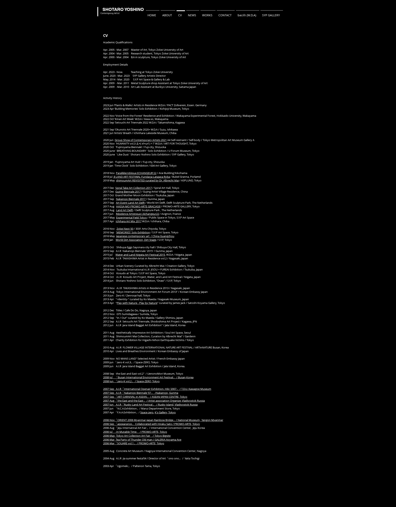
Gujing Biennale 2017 (128, 191)
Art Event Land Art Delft (130, 203)
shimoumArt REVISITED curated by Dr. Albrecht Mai (147, 180)
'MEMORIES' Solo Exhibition (133, 232)
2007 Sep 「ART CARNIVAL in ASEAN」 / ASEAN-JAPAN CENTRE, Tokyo (145, 397)
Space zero (146, 412)
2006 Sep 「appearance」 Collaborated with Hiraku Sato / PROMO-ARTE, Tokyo (151, 424)
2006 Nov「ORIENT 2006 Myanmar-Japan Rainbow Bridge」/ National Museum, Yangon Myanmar (163, 420)
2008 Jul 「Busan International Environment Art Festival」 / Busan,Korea (148, 377)
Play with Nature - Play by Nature (137, 303)
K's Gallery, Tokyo (165, 412)
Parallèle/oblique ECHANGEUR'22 (136, 173)
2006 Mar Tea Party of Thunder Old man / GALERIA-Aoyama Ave (142, 439)
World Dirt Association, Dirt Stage (136, 240)
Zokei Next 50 (125, 229)
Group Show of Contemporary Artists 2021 (141, 140)
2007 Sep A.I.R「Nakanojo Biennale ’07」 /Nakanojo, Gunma (140, 393)
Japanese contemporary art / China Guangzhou (145, 236)
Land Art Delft (124, 210)
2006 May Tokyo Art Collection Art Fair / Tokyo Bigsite (137, 436)
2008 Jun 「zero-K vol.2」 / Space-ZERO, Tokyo (131, 381)
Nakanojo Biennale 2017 (131, 199)
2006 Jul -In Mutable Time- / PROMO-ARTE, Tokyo (135, 432)
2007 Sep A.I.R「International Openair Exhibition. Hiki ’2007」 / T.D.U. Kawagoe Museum (157, 389)
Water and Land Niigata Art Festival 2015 (140, 254)
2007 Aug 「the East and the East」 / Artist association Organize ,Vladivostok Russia (154, 400)
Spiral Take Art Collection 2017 (133, 188)
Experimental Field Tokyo (131, 217)
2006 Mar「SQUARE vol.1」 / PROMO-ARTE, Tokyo (133, 443)
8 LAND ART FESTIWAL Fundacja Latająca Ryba (141, 177)
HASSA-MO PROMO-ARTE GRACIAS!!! (138, 206)
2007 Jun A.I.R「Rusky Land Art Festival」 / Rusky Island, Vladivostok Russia (150, 404)
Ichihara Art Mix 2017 (128, 221)
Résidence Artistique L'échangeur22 (137, 214)
